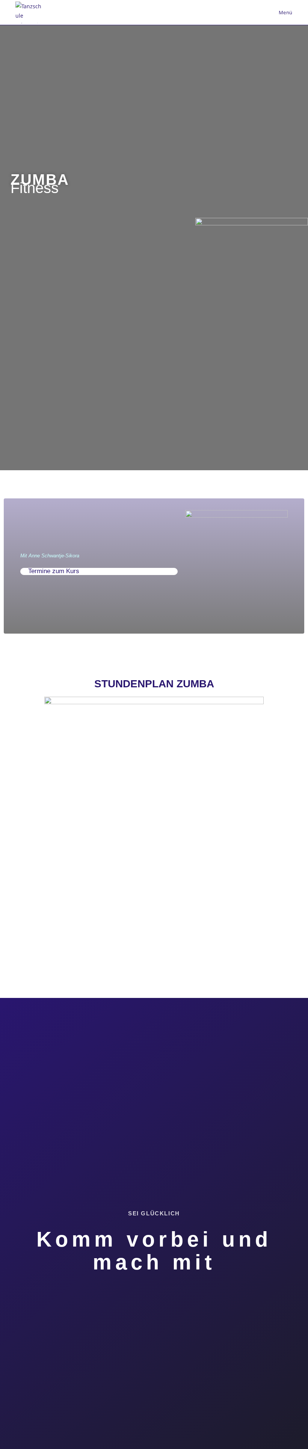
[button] (99, 571)
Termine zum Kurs (53, 571)
